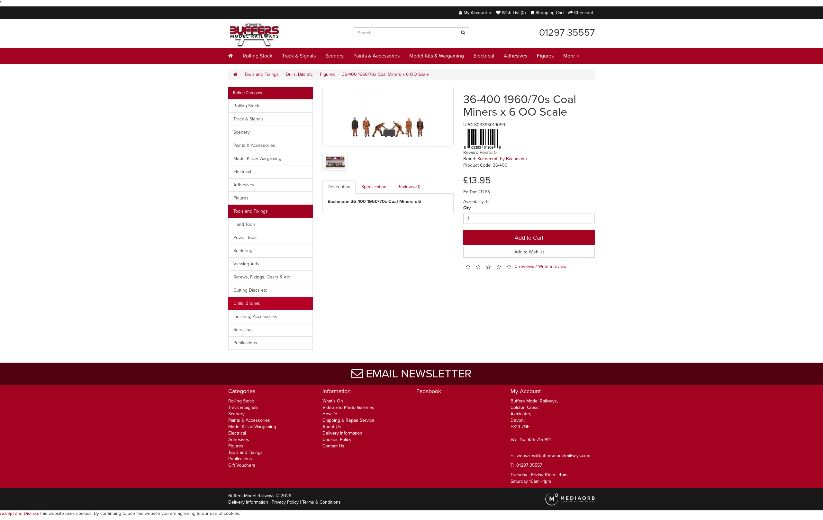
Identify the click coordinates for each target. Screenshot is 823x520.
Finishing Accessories (255, 316)
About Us (331, 426)
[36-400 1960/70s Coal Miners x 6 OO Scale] (388, 116)
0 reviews (524, 266)
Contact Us (333, 446)
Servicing (242, 329)
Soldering (242, 250)
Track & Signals (299, 56)
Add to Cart (529, 237)
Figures (545, 56)
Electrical (484, 56)
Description (339, 186)
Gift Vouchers (241, 465)
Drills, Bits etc (299, 74)
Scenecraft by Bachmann (502, 159)
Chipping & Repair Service (348, 420)
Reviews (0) (408, 186)
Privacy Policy (285, 502)
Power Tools (245, 237)
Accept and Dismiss (19, 513)
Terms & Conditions (321, 502)
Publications (245, 343)
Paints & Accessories (376, 56)
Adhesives (515, 56)
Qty (467, 208)
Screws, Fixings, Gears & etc (261, 277)
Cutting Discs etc (250, 290)
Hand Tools (244, 224)
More (569, 56)
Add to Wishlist (529, 252)
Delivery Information (342, 433)
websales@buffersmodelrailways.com (553, 455)
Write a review (552, 266)
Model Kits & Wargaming (436, 56)
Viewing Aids (246, 264)
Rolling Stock (257, 56)
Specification (373, 186)
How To (329, 414)
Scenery (334, 56)
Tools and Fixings (261, 74)
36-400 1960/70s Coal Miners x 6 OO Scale (385, 74)
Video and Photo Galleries (348, 407)
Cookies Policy (336, 439)
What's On (332, 401)
